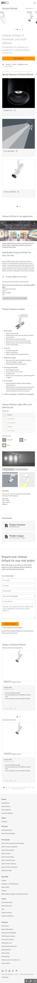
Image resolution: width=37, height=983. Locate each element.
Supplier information (7, 912)
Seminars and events (7, 906)
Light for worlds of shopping (9, 863)
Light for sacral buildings (8, 857)
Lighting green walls (7, 943)
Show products (18, 58)
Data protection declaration (10, 633)
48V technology (6, 956)
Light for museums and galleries (9, 847)
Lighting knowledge (6, 870)
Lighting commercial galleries (9, 933)
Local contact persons (7, 902)
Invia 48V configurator (7, 813)
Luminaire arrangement (21, 469)
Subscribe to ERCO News (8, 916)
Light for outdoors (6, 853)
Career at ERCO (5, 887)
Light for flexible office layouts (9, 946)
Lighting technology (8, 469)
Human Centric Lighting (7, 939)
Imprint (16, 974)
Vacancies (4, 890)
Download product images (17, 538)
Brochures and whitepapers (8, 833)
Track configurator (6, 810)
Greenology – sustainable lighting (10, 884)
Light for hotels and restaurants (9, 867)
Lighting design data (7, 830)
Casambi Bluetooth (6, 949)
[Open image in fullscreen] (34, 223)
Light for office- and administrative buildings (13, 843)
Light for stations (6, 963)
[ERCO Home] (5, 3)
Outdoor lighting (6, 806)
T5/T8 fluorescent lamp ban (8, 936)
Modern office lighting (7, 929)
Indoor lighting (5, 803)
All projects (4, 821)
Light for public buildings (8, 850)
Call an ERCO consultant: (14, 298)
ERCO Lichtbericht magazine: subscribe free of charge (15, 894)
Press (3, 909)
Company (4, 880)
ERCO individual (5, 953)
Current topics (5, 926)
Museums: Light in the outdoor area (11, 960)
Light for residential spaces (8, 860)
